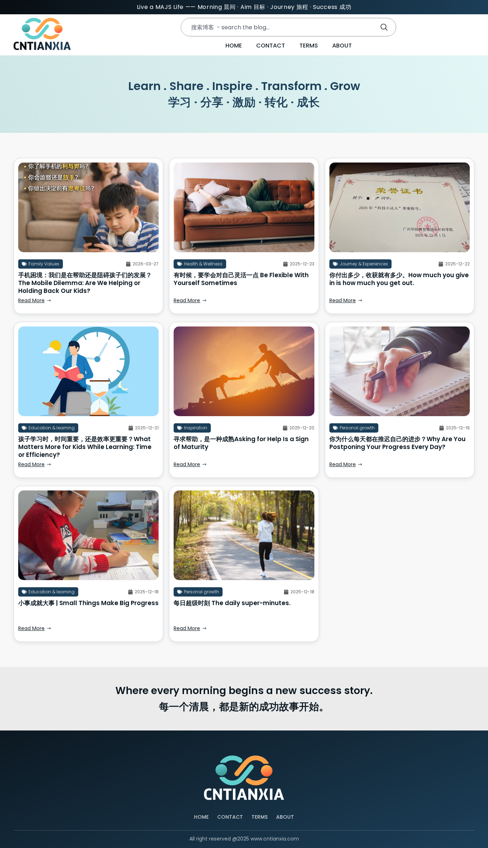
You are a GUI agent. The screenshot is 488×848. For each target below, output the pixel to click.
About (342, 45)
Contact (270, 45)
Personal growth (357, 428)
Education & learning (52, 428)
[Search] (385, 27)
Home (233, 45)
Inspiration (195, 428)
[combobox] (277, 27)
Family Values (44, 264)
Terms (308, 45)
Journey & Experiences (364, 264)
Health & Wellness (203, 264)
